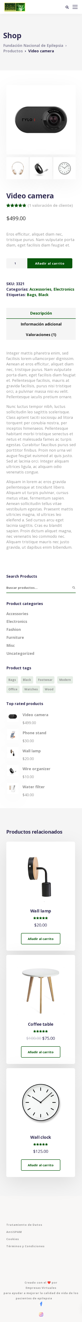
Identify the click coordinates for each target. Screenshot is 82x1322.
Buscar (73, 588)
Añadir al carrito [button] (41, 939)
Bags (31, 294)
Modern (65, 680)
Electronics (63, 289)
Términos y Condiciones (25, 1246)
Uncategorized (20, 653)
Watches (31, 689)
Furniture (15, 637)
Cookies (12, 1239)
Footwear (45, 680)
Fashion (13, 629)
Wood (49, 689)
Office (12, 689)
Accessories (40, 289)
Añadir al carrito (50, 263)
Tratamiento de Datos (24, 1225)
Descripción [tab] (41, 313)
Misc (10, 645)
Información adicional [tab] (41, 324)
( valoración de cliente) (50, 205)
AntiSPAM (14, 1232)
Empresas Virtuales (41, 1288)
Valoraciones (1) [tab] (41, 334)
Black (43, 294)
